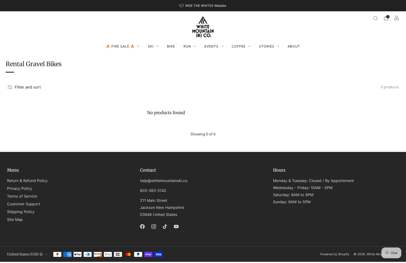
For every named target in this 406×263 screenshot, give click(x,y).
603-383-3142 (153, 190)
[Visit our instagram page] (153, 226)
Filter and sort (28, 87)
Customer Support (23, 204)
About (294, 46)
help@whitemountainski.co (163, 180)
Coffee (239, 46)
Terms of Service (22, 196)
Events (211, 46)
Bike (171, 46)
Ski (151, 46)
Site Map (15, 219)
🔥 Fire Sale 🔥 (120, 46)
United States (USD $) (25, 254)
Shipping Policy (21, 211)
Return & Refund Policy (27, 180)
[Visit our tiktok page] (165, 226)
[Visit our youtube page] (176, 226)
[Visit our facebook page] (142, 226)
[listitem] (203, 5)
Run (187, 46)
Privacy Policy (19, 188)
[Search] (375, 18)
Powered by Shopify (334, 254)
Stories (266, 46)
